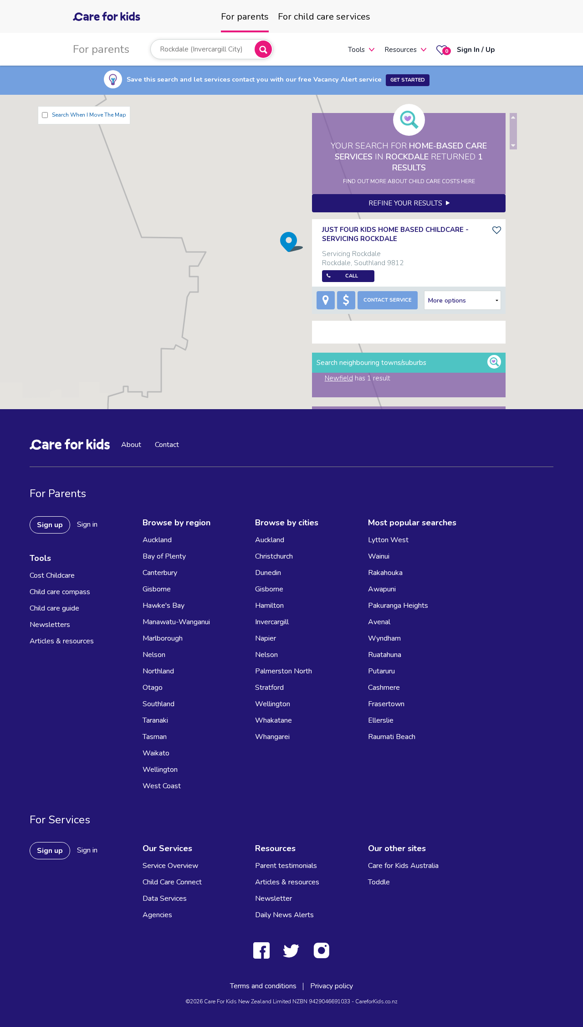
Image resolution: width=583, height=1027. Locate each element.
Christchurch (274, 556)
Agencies (157, 915)
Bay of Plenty (164, 556)
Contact (167, 445)
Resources (400, 49)
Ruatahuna (384, 655)
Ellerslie (381, 720)
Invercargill (272, 622)
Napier (265, 638)
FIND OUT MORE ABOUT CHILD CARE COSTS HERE (409, 181)
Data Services (165, 898)
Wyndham (384, 638)
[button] (291, 241)
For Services (60, 819)
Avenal (379, 622)
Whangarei (272, 737)
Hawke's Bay (163, 606)
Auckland (157, 540)
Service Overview (170, 866)
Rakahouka (385, 573)
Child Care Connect (172, 882)
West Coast (162, 786)
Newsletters (50, 625)
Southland (158, 704)
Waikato (156, 753)
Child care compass (60, 592)
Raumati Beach (391, 737)
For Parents (58, 493)
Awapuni (382, 589)
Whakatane (273, 720)
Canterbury (160, 573)
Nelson (154, 655)
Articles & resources (62, 641)
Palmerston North (283, 671)
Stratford (269, 688)
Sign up (50, 525)
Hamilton (269, 606)
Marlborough (163, 638)
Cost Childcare (52, 575)
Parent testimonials (286, 866)
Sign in (87, 524)
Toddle (379, 882)
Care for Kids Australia (403, 866)
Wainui (378, 556)
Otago (153, 688)
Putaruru (381, 671)
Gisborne (157, 589)
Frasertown (386, 704)
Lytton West (388, 540)
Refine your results (407, 203)
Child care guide (54, 608)
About (131, 445)
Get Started (407, 80)
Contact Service (387, 300)
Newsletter (273, 898)
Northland (158, 671)
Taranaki (155, 720)
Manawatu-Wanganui (176, 622)
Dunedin (268, 573)
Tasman (155, 737)
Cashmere (384, 688)
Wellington (160, 770)
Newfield (339, 378)
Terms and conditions (263, 986)
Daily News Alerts (284, 915)
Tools (356, 49)
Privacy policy (331, 986)
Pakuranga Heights (398, 606)
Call (351, 275)
